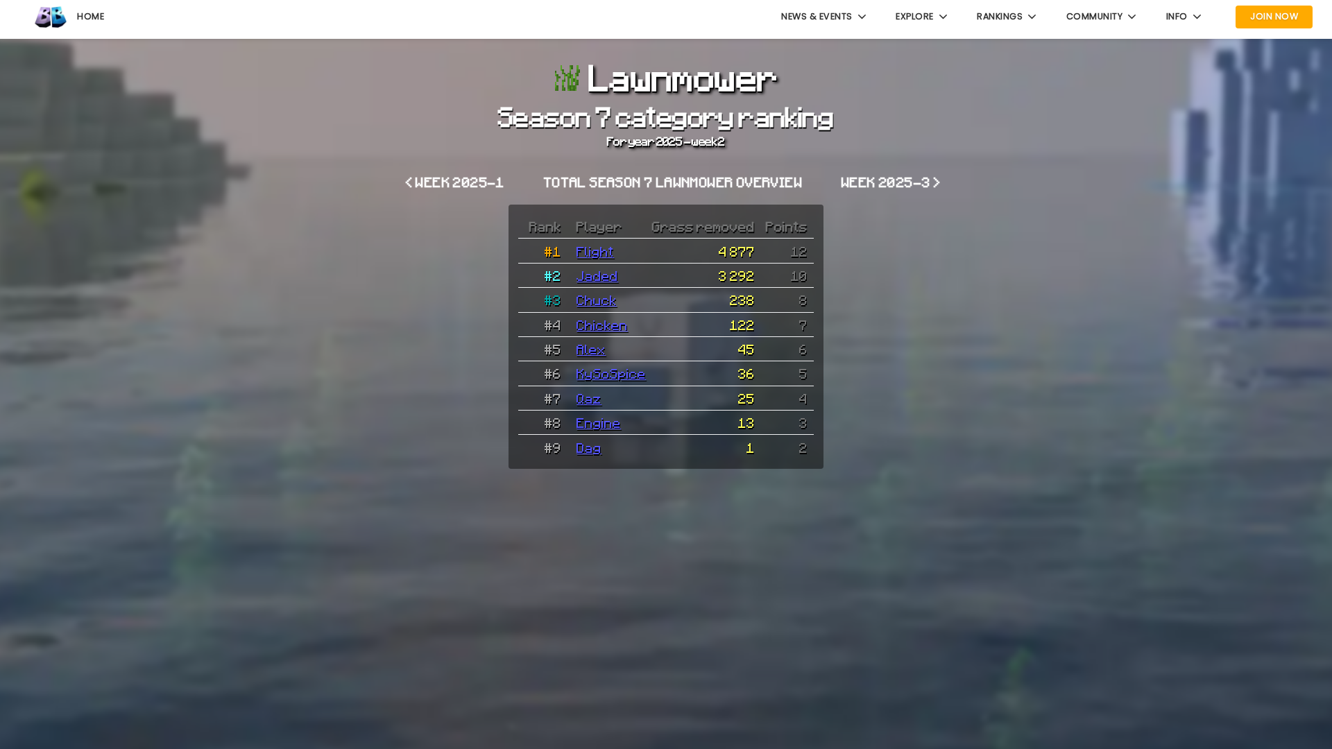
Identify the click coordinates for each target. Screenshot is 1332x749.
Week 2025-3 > (891, 182)
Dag (589, 447)
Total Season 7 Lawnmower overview (673, 182)
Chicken (602, 325)
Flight (595, 251)
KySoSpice (611, 373)
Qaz (589, 398)
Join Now (1274, 16)
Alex (591, 349)
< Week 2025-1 (455, 182)
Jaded (597, 275)
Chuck (597, 300)
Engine (599, 422)
